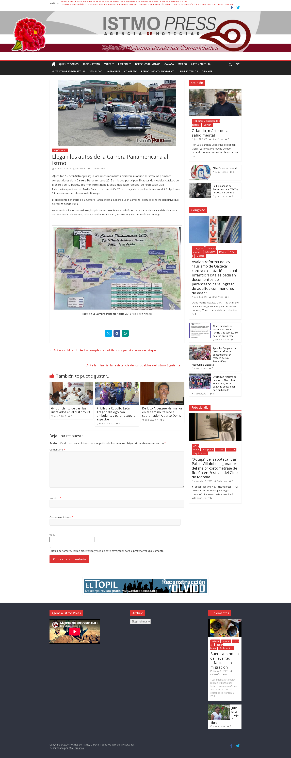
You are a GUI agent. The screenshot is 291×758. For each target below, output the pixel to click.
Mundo (226, 641)
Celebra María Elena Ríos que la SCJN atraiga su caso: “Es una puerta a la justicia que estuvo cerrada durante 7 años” (124, 3)
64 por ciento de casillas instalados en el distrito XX (70, 410)
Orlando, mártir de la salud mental (210, 132)
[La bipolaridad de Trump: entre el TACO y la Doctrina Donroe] (200, 184)
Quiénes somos (68, 64)
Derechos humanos (147, 64)
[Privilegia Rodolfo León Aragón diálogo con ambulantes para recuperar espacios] (117, 384)
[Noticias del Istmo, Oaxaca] (145, 31)
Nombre (55, 498)
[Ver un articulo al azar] (237, 64)
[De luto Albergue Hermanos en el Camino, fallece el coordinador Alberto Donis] (162, 384)
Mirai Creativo (76, 748)
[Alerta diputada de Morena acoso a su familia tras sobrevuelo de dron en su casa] (200, 324)
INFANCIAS (210, 252)
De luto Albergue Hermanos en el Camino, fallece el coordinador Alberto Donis (162, 412)
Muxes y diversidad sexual (68, 71)
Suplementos (226, 648)
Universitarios (188, 71)
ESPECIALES (124, 64)
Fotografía (208, 449)
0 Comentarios (97, 168)
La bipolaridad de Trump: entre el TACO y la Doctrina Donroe (225, 189)
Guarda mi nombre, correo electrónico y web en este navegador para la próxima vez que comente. (107, 550)
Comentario (57, 449)
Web (52, 535)
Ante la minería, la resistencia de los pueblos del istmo (135, 365)
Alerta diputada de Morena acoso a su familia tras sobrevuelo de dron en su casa (225, 331)
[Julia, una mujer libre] (219, 706)
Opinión (207, 71)
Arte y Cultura (201, 64)
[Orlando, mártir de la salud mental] (215, 90)
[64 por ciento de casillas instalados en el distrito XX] (71, 384)
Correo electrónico (61, 517)
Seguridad (95, 71)
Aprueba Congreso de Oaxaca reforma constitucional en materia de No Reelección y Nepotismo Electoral (214, 356)
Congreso (130, 71)
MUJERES (109, 64)
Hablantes (113, 71)
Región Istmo (91, 64)
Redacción (80, 168)
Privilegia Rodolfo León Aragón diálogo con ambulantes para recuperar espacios (117, 413)
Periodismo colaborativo (157, 71)
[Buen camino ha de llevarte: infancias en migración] (224, 620)
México (182, 64)
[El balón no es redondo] (200, 166)
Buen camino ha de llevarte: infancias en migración (224, 660)
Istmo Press (217, 139)
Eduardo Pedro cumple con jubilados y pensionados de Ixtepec (103, 350)
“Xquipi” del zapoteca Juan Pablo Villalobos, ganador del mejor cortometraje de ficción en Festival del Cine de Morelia (215, 468)
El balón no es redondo (225, 168)
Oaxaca (169, 64)
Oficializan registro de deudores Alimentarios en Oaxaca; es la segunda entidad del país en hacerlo (225, 383)
